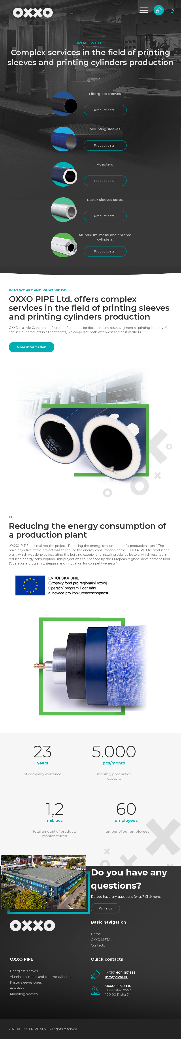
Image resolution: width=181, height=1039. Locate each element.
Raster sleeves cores (26, 982)
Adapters (17, 988)
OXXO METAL (101, 940)
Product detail (105, 110)
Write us (158, 10)
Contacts (98, 945)
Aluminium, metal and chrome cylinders (40, 977)
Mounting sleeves (24, 994)
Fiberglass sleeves (24, 971)
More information (31, 347)
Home (96, 934)
